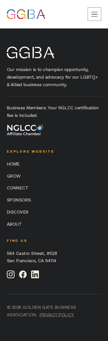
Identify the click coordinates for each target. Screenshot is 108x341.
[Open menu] (94, 14)
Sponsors (19, 199)
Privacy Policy (56, 314)
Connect (17, 187)
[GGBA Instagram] (11, 274)
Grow (14, 176)
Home (13, 163)
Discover (18, 212)
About (14, 224)
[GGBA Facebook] (23, 274)
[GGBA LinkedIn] (35, 274)
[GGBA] (26, 14)
